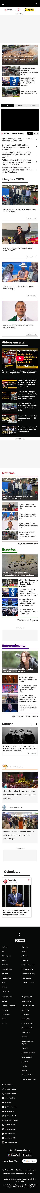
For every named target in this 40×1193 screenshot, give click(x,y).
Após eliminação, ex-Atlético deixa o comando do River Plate (28, 612)
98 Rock (32, 105)
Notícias (8, 473)
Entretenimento (14, 646)
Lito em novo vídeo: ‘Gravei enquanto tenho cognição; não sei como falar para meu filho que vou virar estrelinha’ (27, 699)
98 (7, 105)
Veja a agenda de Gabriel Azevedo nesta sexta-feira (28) (18, 497)
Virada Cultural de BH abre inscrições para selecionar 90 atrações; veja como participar (19, 794)
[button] (36, 4)
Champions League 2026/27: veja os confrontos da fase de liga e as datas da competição (27, 603)
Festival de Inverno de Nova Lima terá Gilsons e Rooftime (28, 679)
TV (31, 133)
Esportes (9, 549)
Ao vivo (10, 10)
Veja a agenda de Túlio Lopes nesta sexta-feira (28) (27, 506)
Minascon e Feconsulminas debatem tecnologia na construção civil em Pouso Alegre (18, 835)
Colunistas (12, 872)
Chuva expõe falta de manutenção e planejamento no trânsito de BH (28, 535)
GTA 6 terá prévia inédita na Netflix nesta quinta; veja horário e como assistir (28, 689)
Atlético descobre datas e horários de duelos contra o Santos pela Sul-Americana (28, 583)
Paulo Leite (12, 880)
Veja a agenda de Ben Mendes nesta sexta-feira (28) (28, 526)
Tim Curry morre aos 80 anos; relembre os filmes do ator (28, 708)
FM (37, 133)
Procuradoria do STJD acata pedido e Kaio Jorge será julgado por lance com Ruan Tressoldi (28, 592)
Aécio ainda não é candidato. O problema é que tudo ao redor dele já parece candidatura (16, 912)
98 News (20, 105)
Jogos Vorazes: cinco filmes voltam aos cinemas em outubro (18, 670)
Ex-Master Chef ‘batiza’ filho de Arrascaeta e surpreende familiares (18, 574)
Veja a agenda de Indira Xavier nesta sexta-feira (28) (27, 516)
